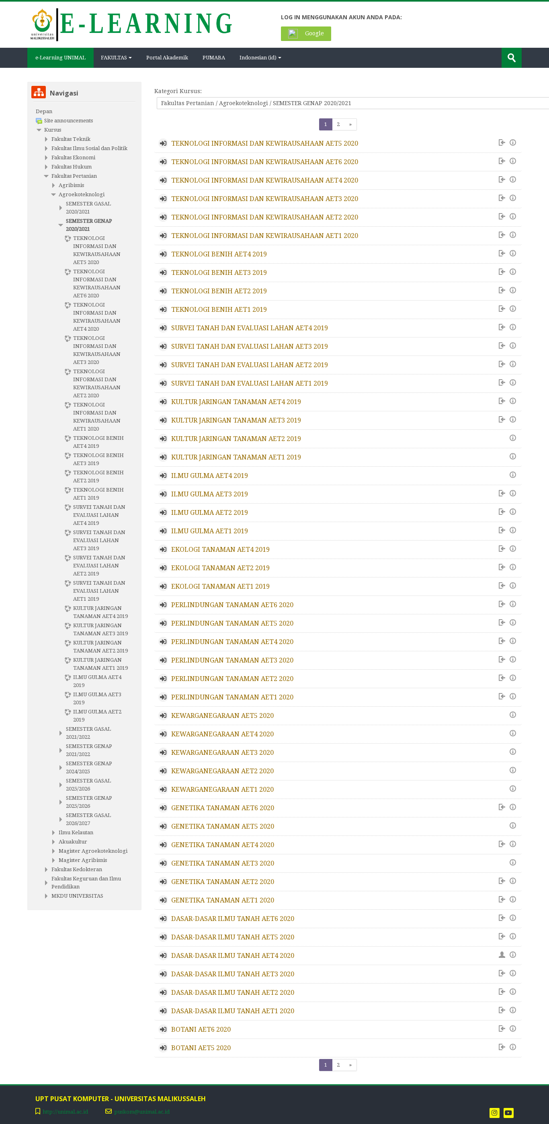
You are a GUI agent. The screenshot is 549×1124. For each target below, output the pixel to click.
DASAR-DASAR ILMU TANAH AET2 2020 (232, 992)
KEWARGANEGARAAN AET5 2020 (222, 716)
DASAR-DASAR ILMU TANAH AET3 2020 (232, 974)
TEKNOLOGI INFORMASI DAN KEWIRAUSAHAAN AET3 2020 (264, 199)
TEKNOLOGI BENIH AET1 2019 (219, 309)
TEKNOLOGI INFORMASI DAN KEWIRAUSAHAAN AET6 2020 (264, 162)
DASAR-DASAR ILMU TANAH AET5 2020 (232, 937)
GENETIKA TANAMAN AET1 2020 (222, 900)
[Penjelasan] (514, 143)
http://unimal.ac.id (65, 1112)
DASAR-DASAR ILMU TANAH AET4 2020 (232, 955)
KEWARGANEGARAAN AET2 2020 (222, 771)
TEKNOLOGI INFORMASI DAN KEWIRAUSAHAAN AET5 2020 (264, 143)
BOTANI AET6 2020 (201, 1029)
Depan (44, 111)
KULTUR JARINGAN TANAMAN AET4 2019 (236, 402)
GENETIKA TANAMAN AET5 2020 (222, 826)
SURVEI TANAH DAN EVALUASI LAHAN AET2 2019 (249, 365)
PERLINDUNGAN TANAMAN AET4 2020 (232, 642)
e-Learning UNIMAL (60, 58)
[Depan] (130, 24)
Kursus (52, 130)
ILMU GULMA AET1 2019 (209, 531)
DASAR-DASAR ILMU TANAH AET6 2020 (232, 919)
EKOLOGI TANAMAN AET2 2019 (220, 568)
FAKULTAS (114, 58)
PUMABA (214, 58)
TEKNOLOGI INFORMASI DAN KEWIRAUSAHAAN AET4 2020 (264, 180)
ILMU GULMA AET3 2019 (209, 494)
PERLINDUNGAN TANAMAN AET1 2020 (232, 697)
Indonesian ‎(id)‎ (258, 58)
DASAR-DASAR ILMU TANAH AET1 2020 (232, 1011)
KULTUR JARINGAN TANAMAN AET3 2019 (236, 420)
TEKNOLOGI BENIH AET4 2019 (219, 254)
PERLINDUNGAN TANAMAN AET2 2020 (232, 679)
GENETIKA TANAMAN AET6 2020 (222, 808)
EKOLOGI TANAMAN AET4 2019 (220, 549)
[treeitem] (84, 112)
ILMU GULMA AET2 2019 (209, 512)
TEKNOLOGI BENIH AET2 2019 (219, 291)
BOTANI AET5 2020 (201, 1048)
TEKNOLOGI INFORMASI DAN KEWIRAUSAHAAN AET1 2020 (264, 236)
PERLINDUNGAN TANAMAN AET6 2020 (232, 605)
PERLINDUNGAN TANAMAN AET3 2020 (232, 660)
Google (313, 33)
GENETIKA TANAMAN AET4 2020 (222, 845)
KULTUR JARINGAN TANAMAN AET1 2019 (236, 457)
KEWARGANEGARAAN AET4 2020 (222, 734)
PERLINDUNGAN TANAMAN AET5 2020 (232, 623)
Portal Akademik (167, 58)
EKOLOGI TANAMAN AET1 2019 (220, 586)
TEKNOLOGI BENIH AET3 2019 (219, 272)
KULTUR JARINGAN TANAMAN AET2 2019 (236, 439)
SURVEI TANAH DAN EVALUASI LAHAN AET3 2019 (249, 346)
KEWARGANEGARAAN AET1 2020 (222, 789)
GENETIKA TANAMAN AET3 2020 (222, 863)
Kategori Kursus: (178, 91)
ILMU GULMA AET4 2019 (209, 476)
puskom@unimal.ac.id (142, 1112)
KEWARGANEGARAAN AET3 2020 (222, 752)
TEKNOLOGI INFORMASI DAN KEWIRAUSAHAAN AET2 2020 (264, 217)
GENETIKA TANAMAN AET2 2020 (222, 882)
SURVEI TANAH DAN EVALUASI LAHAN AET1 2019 (249, 383)
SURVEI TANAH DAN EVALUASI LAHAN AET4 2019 (249, 328)
